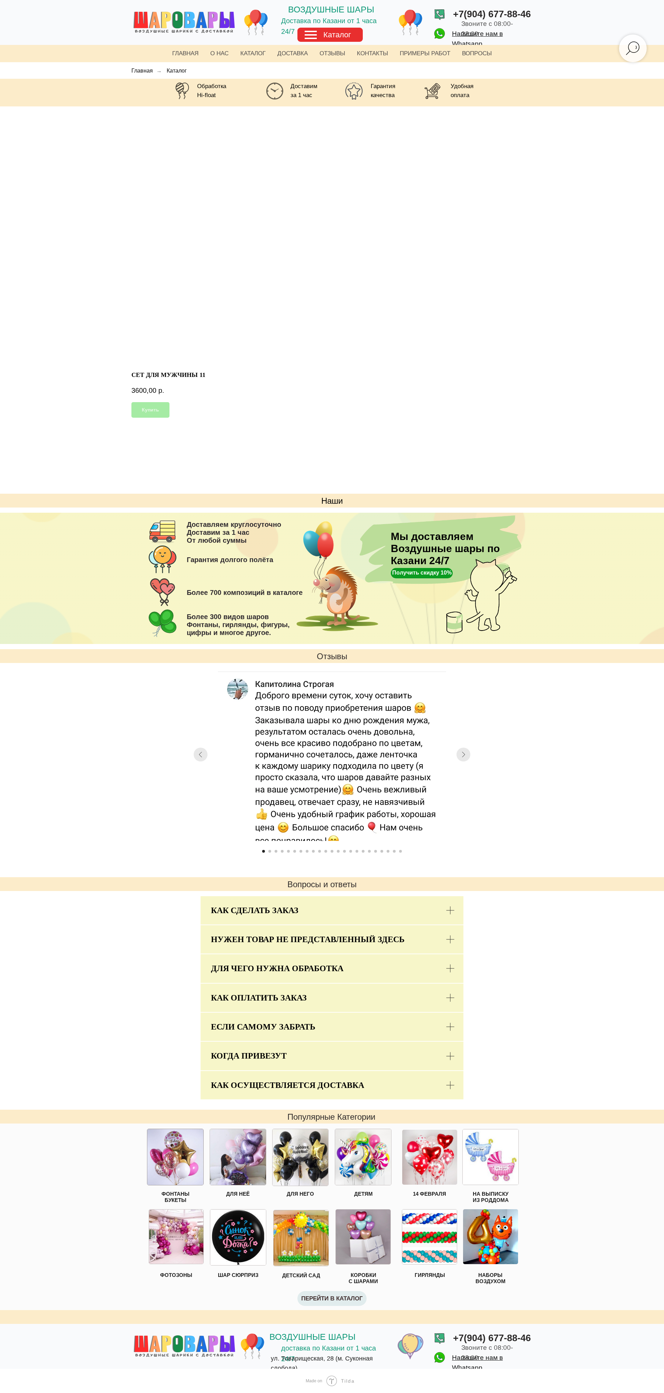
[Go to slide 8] (307, 851)
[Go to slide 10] (319, 851)
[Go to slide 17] (363, 851)
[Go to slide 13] (338, 851)
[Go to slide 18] (369, 851)
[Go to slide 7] (300, 851)
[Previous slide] (201, 754)
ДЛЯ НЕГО (300, 1194)
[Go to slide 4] (282, 851)
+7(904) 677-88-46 (492, 14)
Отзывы (332, 53)
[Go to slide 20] (381, 851)
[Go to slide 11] (325, 851)
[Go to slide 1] (263, 851)
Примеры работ (425, 53)
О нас (219, 53)
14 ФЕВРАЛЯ (429, 1194)
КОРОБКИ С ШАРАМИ (363, 1278)
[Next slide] (463, 754)
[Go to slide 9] (313, 851)
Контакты (372, 53)
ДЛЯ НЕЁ (238, 1194)
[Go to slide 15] (350, 851)
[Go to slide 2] (269, 851)
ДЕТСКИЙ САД (301, 1275)
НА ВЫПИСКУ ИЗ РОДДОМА (491, 1197)
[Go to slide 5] (288, 851)
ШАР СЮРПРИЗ (238, 1275)
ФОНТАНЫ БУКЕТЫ (176, 1197)
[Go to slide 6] (294, 851)
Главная (185, 53)
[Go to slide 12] (332, 851)
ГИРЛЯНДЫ (430, 1275)
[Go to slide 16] (357, 851)
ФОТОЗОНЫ (176, 1275)
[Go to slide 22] (394, 851)
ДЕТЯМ (363, 1194)
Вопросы (477, 53)
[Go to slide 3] (276, 851)
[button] (422, 573)
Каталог (337, 34)
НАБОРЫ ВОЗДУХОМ (491, 1278)
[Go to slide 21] (388, 851)
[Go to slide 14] (344, 851)
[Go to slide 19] (375, 851)
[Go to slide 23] (400, 851)
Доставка (292, 53)
